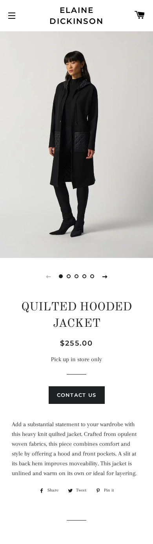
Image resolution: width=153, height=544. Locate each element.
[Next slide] (104, 276)
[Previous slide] (48, 276)
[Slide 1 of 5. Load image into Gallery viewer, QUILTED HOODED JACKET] (61, 276)
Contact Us (77, 395)
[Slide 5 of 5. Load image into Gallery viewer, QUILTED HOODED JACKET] (92, 276)
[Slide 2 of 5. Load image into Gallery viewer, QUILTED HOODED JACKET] (69, 276)
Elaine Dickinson (76, 15)
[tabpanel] (76, 143)
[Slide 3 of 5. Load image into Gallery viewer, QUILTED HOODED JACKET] (76, 276)
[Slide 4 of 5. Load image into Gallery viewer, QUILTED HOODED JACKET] (84, 276)
